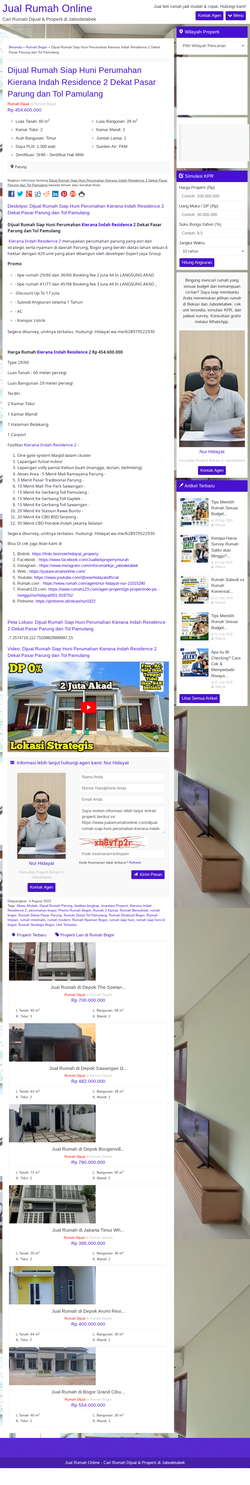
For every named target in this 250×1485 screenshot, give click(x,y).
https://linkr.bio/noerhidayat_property (65, 554)
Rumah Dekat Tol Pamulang (85, 915)
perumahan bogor (42, 910)
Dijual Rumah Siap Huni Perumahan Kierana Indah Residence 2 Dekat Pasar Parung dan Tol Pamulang (82, 81)
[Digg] (38, 195)
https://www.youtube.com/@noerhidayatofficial (76, 577)
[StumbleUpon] (73, 195)
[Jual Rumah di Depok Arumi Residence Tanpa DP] (52, 1285)
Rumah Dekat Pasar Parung (40, 915)
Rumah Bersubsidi (134, 910)
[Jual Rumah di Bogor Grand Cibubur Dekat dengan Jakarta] (52, 1366)
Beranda (15, 47)
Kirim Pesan (150, 874)
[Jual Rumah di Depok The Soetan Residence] (52, 961)
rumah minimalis (32, 920)
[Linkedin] (55, 195)
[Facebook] (11, 195)
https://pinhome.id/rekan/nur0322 (66, 601)
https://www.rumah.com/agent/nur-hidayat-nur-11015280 (94, 583)
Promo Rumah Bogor (74, 910)
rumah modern (58, 920)
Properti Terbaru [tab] (31, 935)
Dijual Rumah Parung (56, 906)
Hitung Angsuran (197, 262)
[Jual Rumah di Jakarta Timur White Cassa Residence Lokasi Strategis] (52, 1204)
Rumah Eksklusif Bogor (127, 915)
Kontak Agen (209, 15)
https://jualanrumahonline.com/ (57, 571)
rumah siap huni (121, 920)
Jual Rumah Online (47, 8)
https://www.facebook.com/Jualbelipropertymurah (84, 559)
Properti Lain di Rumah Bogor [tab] (86, 935)
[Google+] (29, 195)
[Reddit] (46, 195)
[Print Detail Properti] (81, 195)
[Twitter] (20, 195)
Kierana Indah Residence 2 (108, 224)
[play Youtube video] (88, 707)
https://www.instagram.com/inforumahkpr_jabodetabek (88, 565)
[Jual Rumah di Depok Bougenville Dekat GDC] (52, 1123)
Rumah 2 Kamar (105, 910)
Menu (237, 15)
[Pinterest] (64, 195)
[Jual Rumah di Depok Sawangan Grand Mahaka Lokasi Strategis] (52, 1042)
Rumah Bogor (36, 47)
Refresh (135, 862)
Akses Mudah (27, 906)
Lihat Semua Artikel (199, 698)
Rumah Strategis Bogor (36, 925)
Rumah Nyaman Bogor (89, 920)
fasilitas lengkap (86, 906)
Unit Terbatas (66, 925)
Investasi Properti (114, 906)
